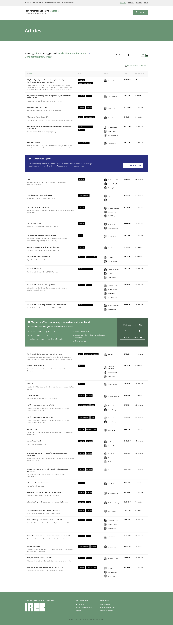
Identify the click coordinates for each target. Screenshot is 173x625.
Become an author (106, 611)
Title (28, 74)
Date (125, 74)
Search (146, 2)
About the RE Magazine (84, 607)
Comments (131, 2)
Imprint (78, 619)
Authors (139, 2)
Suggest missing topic (133, 165)
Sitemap (72, 619)
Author (106, 74)
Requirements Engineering (42, 11)
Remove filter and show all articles (136, 65)
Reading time (139, 74)
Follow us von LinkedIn (131, 331)
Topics (142, 12)
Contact (78, 611)
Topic (79, 74)
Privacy (85, 619)
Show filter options (121, 55)
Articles (123, 2)
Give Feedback (105, 604)
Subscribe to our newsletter (132, 337)
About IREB (80, 604)
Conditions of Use (96, 619)
